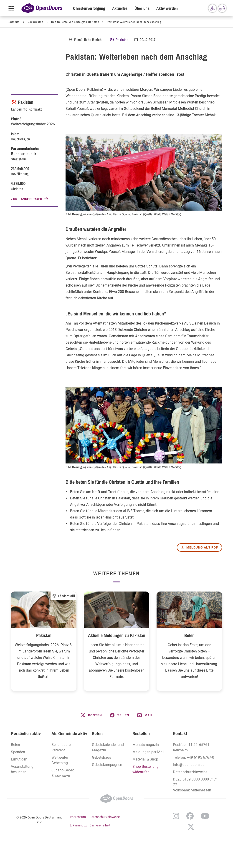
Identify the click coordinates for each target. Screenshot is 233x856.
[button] (91, 715)
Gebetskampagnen (107, 765)
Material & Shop (145, 759)
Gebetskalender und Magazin (108, 747)
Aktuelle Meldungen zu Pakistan (116, 635)
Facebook (190, 816)
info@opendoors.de (188, 765)
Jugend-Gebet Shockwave (62, 773)
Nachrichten (35, 22)
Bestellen (141, 733)
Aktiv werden (167, 8)
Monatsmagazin (145, 745)
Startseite (13, 22)
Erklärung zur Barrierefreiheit (90, 825)
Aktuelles (120, 8)
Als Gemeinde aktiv (69, 733)
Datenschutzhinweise (190, 772)
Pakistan (122, 39)
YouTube (205, 816)
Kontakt (180, 733)
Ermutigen (19, 759)
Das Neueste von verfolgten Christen (75, 22)
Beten (189, 635)
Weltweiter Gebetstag (59, 760)
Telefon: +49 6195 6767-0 (193, 757)
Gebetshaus (101, 757)
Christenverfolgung (89, 8)
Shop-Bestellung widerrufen (145, 769)
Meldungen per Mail (148, 752)
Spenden (18, 752)
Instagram (176, 816)
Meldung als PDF (202, 547)
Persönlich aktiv (26, 733)
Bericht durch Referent (62, 747)
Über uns (141, 8)
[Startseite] (41, 8)
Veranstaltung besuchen (22, 769)
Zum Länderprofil (27, 198)
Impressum (78, 817)
